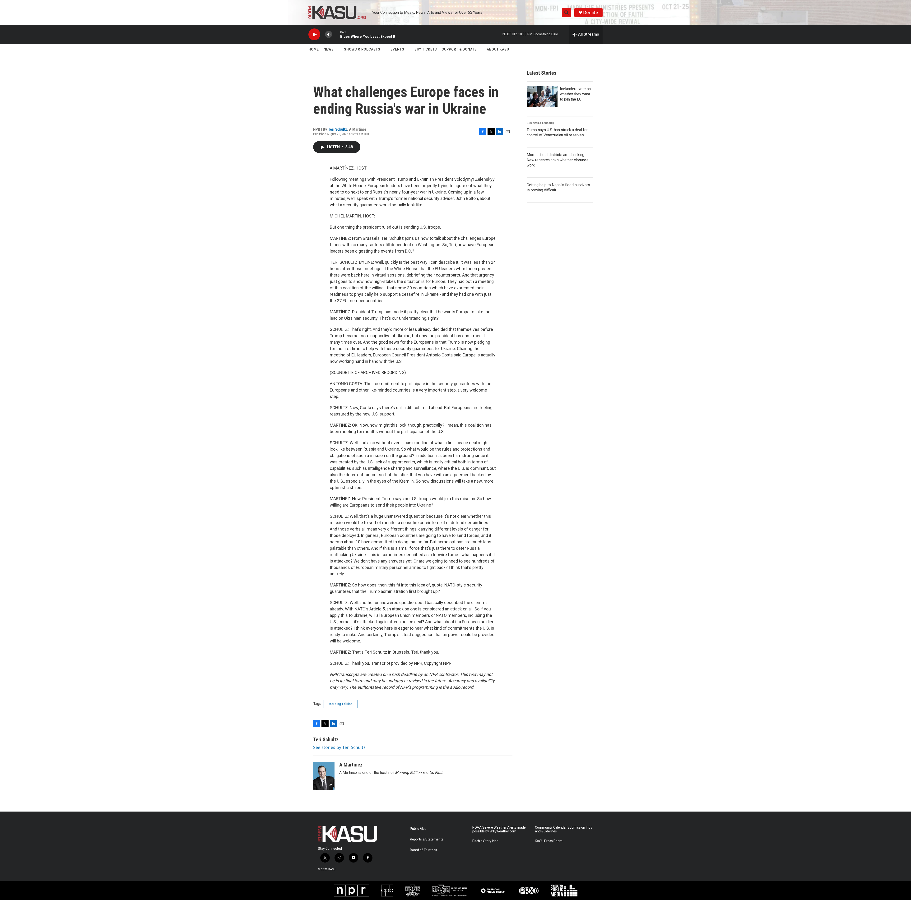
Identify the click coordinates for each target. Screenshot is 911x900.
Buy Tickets (425, 49)
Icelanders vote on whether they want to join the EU (575, 94)
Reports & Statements (426, 839)
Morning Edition (341, 704)
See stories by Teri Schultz (339, 747)
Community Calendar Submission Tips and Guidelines (563, 829)
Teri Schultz (337, 129)
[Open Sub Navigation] (337, 49)
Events (397, 49)
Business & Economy (540, 123)
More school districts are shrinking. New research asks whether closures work (557, 159)
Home (313, 49)
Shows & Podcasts (362, 49)
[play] (314, 34)
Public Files (418, 829)
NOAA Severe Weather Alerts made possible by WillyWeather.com (499, 829)
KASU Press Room (548, 841)
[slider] (336, 34)
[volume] (329, 34)
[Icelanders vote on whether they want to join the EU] (542, 96)
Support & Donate (459, 49)
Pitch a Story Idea (485, 841)
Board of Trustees (423, 850)
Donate (590, 12)
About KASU (498, 49)
